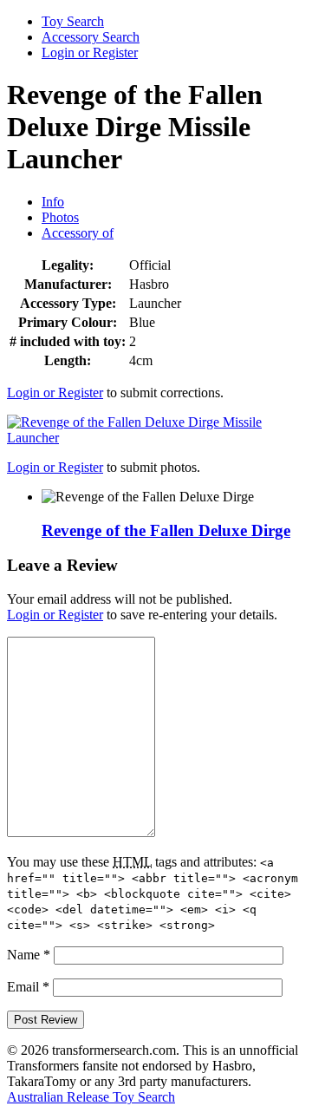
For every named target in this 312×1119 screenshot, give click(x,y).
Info (53, 201)
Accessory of (78, 233)
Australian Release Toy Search (91, 1097)
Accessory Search (91, 36)
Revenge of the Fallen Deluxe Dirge (166, 530)
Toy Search (73, 21)
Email (28, 986)
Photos (60, 217)
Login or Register (90, 52)
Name (28, 954)
